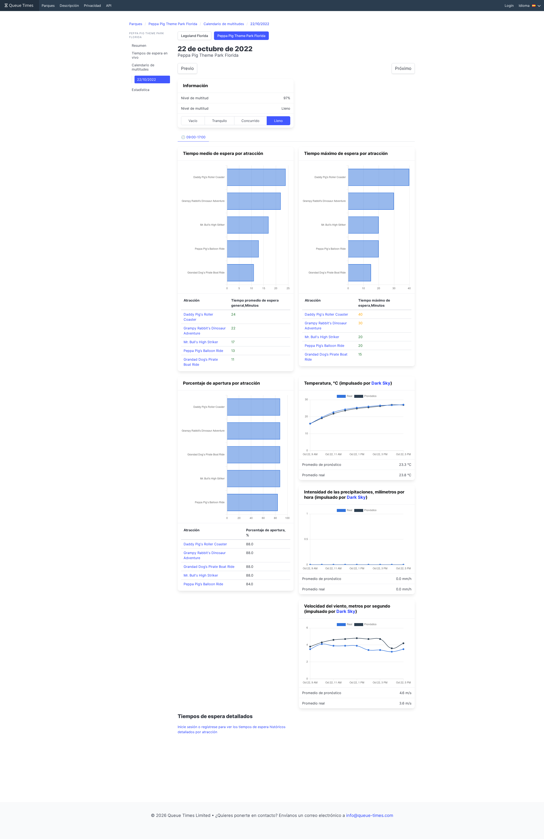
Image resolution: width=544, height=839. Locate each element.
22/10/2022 (146, 79)
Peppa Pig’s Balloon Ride (203, 351)
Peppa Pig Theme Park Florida (241, 36)
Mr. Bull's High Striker (201, 342)
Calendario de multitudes (143, 67)
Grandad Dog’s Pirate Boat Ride (209, 566)
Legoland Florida (194, 36)
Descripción (69, 5)
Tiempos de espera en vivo (149, 55)
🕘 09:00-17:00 (193, 137)
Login (509, 5)
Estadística (140, 90)
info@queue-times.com (369, 815)
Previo (187, 68)
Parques (48, 5)
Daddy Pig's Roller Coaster (326, 314)
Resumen (139, 45)
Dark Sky (380, 383)
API (108, 5)
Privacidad (92, 5)
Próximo (403, 68)
